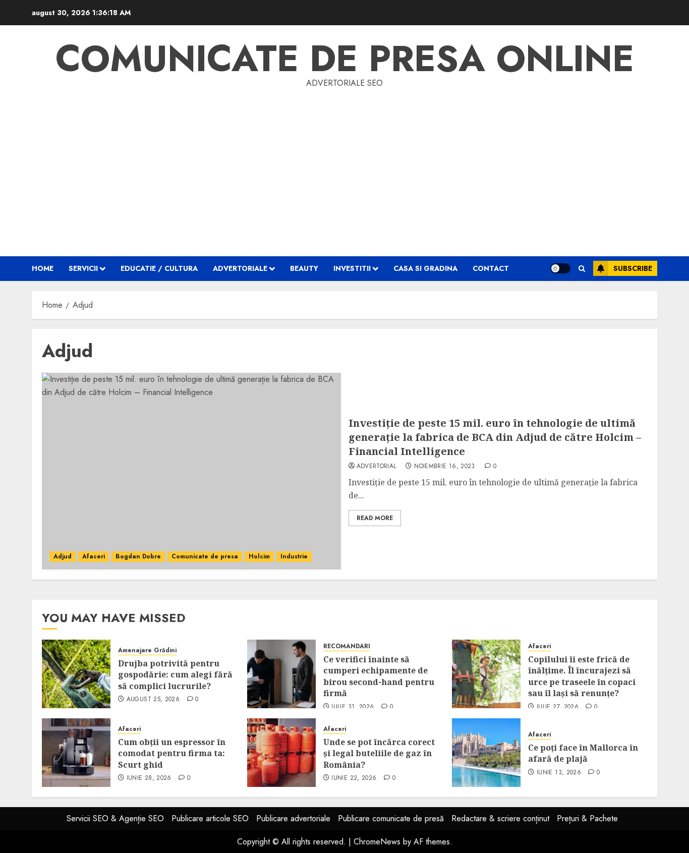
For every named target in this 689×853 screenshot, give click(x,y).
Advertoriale (240, 268)
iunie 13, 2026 (559, 773)
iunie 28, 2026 (149, 778)
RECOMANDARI (346, 646)
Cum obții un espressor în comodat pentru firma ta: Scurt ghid (171, 753)
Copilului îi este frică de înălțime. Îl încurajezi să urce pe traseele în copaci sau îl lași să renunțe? (582, 676)
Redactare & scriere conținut (500, 818)
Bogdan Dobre (138, 556)
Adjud (62, 556)
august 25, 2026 (153, 700)
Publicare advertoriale (293, 818)
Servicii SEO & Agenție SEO (115, 818)
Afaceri (93, 556)
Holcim (259, 556)
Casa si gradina (425, 268)
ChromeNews (377, 841)
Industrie (294, 556)
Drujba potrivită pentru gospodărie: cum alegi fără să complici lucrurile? (175, 675)
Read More (375, 518)
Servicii (83, 268)
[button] (582, 268)
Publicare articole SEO (210, 818)
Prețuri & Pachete (587, 818)
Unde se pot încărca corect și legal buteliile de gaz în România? (379, 753)
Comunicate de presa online (344, 58)
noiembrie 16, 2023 (444, 467)
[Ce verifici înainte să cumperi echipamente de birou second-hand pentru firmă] (281, 674)
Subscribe (632, 268)
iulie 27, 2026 (558, 707)
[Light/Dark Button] (560, 268)
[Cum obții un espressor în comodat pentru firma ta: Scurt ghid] (76, 752)
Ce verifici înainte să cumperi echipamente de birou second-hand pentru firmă (378, 676)
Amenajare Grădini (147, 650)
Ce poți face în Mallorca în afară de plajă (583, 753)
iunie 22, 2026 (353, 778)
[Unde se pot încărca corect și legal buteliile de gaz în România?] (281, 752)
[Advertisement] (344, 165)
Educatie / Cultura (159, 268)
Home (42, 268)
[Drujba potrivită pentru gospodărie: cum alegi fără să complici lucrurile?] (76, 674)
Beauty (304, 268)
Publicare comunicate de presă (391, 818)
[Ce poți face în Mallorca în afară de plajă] (486, 752)
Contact (491, 268)
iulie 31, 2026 (352, 707)
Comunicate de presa (204, 556)
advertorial (376, 467)
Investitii (352, 268)
